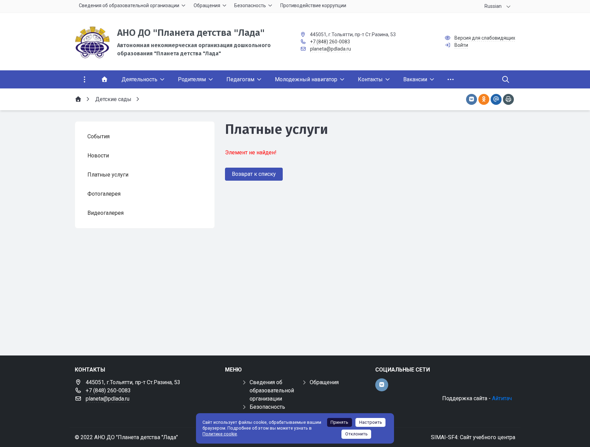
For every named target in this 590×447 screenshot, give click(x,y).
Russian (493, 6)
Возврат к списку (254, 174)
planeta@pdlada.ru (330, 49)
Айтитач (502, 398)
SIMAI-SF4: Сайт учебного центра (473, 437)
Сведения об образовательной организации (272, 390)
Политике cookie (219, 433)
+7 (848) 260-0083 (330, 41)
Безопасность (267, 407)
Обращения (324, 382)
